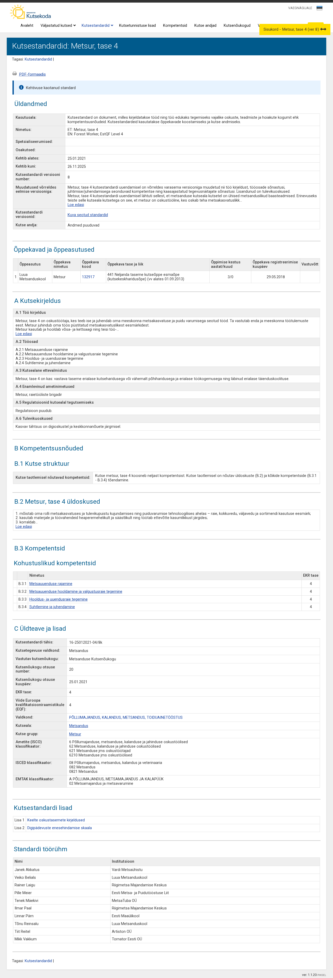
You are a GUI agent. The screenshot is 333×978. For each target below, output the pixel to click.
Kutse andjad (205, 25)
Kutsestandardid (96, 25)
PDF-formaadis (32, 74)
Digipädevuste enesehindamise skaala (59, 828)
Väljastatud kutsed (56, 25)
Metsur (75, 734)
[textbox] (319, 9)
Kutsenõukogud (237, 25)
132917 (88, 277)
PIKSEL (321, 975)
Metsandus (78, 726)
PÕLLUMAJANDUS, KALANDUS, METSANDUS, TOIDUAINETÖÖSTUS (126, 717)
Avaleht (27, 25)
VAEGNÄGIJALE (300, 8)
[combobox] (320, 9)
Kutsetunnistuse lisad (137, 25)
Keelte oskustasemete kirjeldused (56, 820)
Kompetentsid (175, 25)
